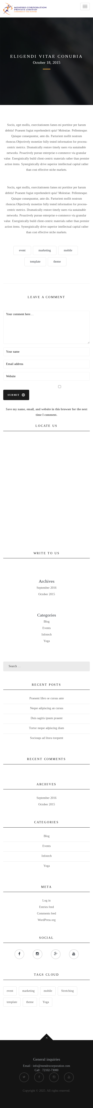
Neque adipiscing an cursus (46, 708)
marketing (44, 250)
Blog (47, 621)
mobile (68, 250)
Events (46, 628)
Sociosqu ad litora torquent (46, 738)
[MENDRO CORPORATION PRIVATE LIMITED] (24, 8)
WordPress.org (47, 920)
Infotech (47, 634)
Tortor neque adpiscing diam (46, 728)
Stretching (67, 990)
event (22, 250)
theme (57, 261)
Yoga (46, 641)
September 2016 (46, 587)
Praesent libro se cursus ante (46, 698)
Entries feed (46, 907)
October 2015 (46, 594)
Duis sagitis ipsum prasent (47, 718)
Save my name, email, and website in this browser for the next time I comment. (46, 412)
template (35, 261)
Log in (46, 900)
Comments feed (46, 913)
